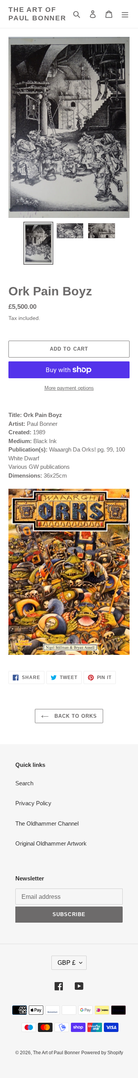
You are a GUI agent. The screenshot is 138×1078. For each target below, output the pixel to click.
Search (24, 783)
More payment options (69, 388)
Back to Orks (75, 716)
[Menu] (125, 14)
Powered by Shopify (102, 1052)
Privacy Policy (33, 803)
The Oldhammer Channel (47, 823)
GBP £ (67, 962)
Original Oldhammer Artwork (51, 843)
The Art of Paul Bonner (37, 14)
